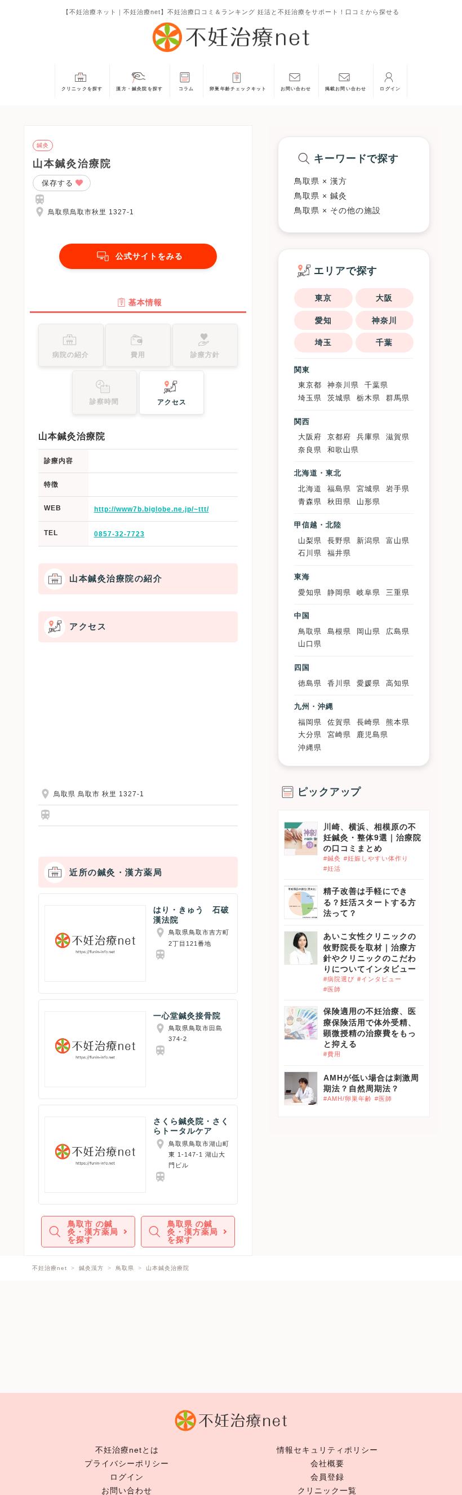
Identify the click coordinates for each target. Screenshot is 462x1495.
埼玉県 (310, 398)
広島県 (398, 631)
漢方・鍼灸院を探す (139, 88)
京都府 (339, 437)
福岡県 (310, 722)
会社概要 (327, 1463)
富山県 (398, 540)
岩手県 (398, 488)
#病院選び (338, 979)
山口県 (310, 644)
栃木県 (368, 398)
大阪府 (310, 437)
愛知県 (310, 592)
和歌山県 (343, 450)
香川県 (339, 683)
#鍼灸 (332, 858)
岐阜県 (368, 592)
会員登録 (327, 1476)
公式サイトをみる (149, 256)
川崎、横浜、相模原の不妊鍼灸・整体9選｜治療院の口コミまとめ (372, 837)
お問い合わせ (296, 88)
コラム (186, 88)
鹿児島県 (372, 734)
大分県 (310, 734)
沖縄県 (310, 747)
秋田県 (339, 501)
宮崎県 (339, 734)
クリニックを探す (82, 88)
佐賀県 (339, 722)
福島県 (339, 488)
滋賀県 (398, 437)
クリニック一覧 (327, 1490)
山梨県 (310, 540)
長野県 (339, 540)
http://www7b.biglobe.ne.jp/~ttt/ (151, 509)
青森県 (310, 501)
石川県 (310, 553)
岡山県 (368, 631)
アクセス (171, 402)
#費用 (332, 1054)
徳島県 (310, 683)
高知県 (398, 683)
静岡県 (339, 592)
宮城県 (368, 488)
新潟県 (368, 540)
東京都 (310, 385)
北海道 (310, 488)
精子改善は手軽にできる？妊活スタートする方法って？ (369, 902)
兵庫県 (368, 437)
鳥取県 (310, 631)
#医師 (332, 989)
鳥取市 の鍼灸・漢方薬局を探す (93, 1231)
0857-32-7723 (119, 534)
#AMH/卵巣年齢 (347, 1098)
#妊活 (332, 868)
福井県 (339, 553)
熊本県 (398, 722)
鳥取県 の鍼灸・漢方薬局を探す (192, 1231)
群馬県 (398, 398)
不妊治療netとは (127, 1449)
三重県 (398, 592)
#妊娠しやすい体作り (376, 858)
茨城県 (339, 398)
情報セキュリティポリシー (327, 1449)
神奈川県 (343, 385)
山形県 (368, 501)
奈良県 (310, 450)
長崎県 (368, 722)
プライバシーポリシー (127, 1463)
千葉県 (376, 385)
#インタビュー (379, 979)
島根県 (339, 631)
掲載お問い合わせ (346, 88)
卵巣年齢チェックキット (238, 88)
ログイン (390, 88)
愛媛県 (368, 683)
